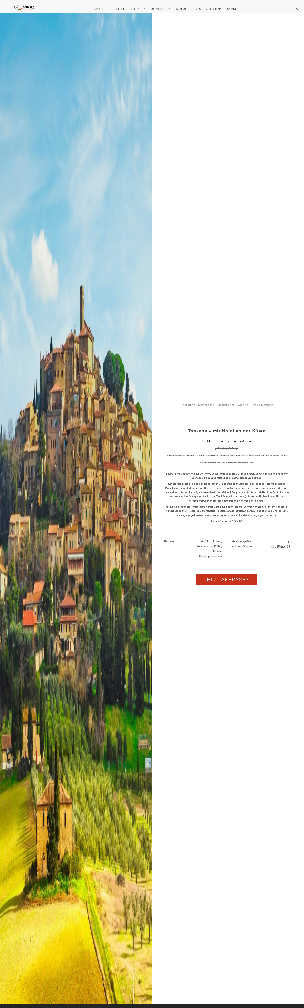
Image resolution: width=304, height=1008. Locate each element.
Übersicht (187, 405)
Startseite (101, 8)
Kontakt (231, 8)
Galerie (243, 405)
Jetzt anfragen (226, 579)
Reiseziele (119, 8)
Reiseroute (206, 405)
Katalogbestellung (188, 8)
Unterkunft (226, 405)
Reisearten (138, 8)
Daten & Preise (262, 405)
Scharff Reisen (161, 8)
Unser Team (213, 8)
